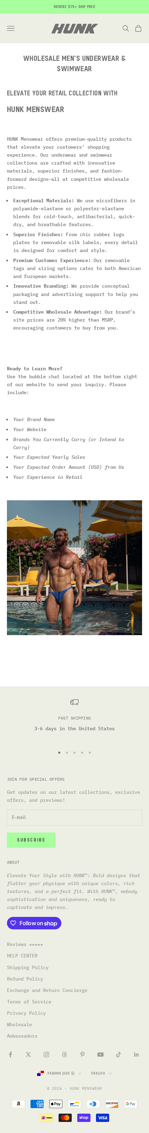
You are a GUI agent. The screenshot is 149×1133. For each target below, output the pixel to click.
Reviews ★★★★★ (25, 944)
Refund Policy (25, 979)
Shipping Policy (28, 967)
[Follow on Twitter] (28, 1054)
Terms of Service (29, 1002)
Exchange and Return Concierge (47, 990)
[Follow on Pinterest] (82, 1054)
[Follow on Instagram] (46, 1054)
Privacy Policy (26, 1013)
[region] (74, 719)
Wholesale (19, 1024)
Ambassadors (22, 1036)
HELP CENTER (22, 956)
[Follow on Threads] (64, 1054)
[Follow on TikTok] (118, 1054)
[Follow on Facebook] (10, 1054)
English (98, 1073)
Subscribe (31, 840)
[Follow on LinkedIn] (136, 1054)
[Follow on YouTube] (100, 1054)
